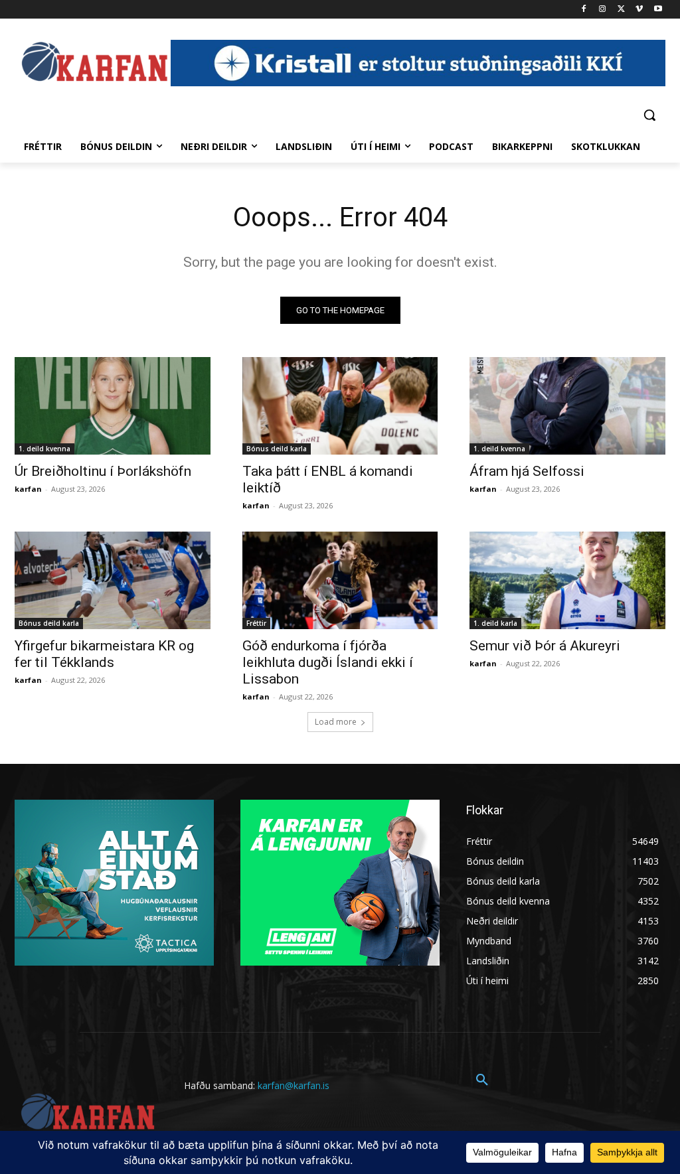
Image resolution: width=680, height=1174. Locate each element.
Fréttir (256, 623)
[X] (621, 9)
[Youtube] (657, 9)
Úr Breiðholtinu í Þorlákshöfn (103, 471)
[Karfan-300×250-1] (340, 883)
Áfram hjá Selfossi (526, 471)
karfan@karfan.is (293, 1085)
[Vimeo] (639, 9)
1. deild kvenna (44, 448)
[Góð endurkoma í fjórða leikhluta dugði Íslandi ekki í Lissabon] (340, 580)
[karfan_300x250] (114, 883)
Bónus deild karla (276, 448)
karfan (28, 489)
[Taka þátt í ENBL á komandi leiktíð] (340, 406)
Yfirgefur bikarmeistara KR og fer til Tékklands (104, 654)
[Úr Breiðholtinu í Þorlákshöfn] (113, 406)
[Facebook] (584, 9)
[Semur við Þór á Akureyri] (567, 580)
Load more (336, 721)
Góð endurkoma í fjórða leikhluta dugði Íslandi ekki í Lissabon (327, 662)
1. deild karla (495, 623)
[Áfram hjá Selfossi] (567, 406)
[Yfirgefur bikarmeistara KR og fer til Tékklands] (113, 580)
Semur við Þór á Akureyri (544, 646)
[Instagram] (602, 9)
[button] (649, 115)
